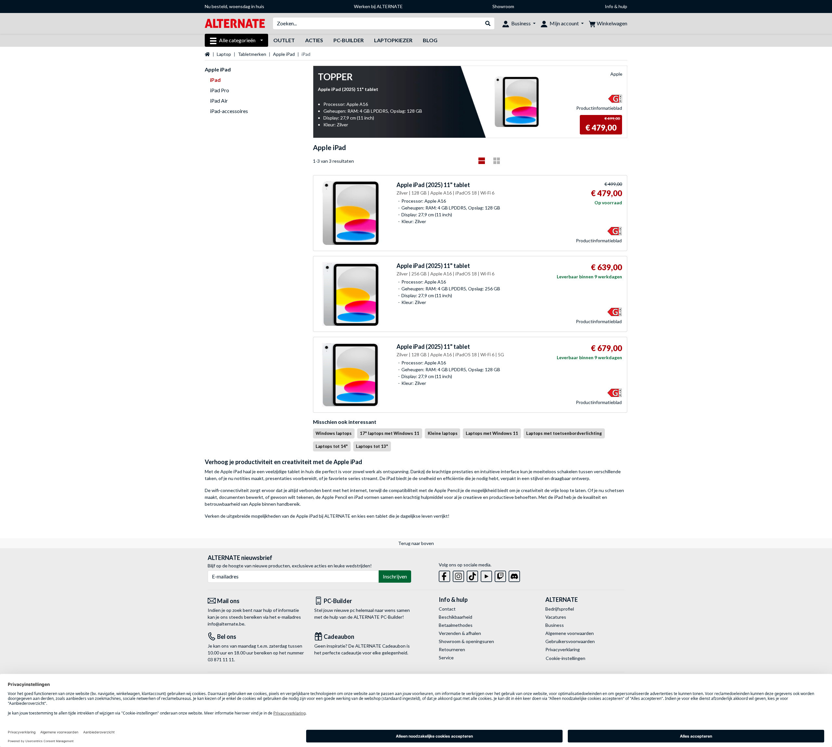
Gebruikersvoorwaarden (570, 641)
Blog (430, 40)
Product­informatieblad (599, 108)
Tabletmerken (252, 54)
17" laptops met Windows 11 (389, 433)
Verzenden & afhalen (460, 633)
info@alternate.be (226, 624)
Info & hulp (616, 6)
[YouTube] (486, 575)
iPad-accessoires (229, 111)
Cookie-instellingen (565, 658)
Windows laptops (334, 433)
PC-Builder (348, 40)
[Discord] (514, 575)
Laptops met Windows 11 (492, 433)
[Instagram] (458, 575)
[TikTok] (472, 575)
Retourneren (452, 649)
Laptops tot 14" (332, 446)
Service (446, 657)
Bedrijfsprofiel (559, 609)
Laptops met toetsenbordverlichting (564, 433)
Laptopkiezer (393, 40)
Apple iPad (284, 54)
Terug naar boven (416, 543)
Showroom (503, 6)
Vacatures (555, 617)
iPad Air (219, 100)
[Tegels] (496, 161)
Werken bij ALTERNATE (378, 6)
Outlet (284, 40)
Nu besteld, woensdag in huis (234, 6)
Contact (447, 609)
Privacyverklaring (562, 649)
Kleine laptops (443, 433)
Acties (314, 40)
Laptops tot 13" (372, 446)
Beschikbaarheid (455, 617)
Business (554, 625)
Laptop (224, 54)
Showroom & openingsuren (466, 641)
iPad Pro (219, 90)
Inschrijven (395, 576)
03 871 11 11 (221, 659)
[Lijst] (481, 161)
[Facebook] (444, 575)
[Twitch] (500, 575)
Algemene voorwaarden (569, 633)
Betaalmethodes (456, 625)
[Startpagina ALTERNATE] (235, 23)
